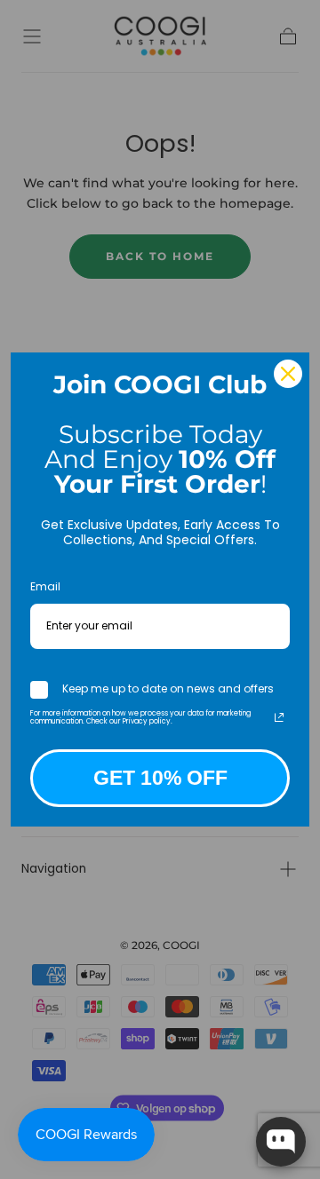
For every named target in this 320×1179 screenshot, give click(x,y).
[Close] (288, 373)
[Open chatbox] (281, 1142)
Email (45, 586)
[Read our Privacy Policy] (279, 717)
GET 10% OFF (160, 777)
